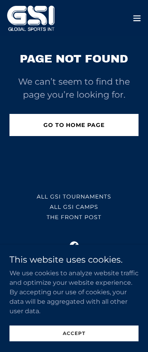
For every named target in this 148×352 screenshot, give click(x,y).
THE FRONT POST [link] (74, 217)
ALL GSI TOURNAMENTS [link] (74, 196)
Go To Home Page (74, 125)
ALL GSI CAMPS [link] (74, 206)
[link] (30, 18)
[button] (137, 18)
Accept (74, 333)
